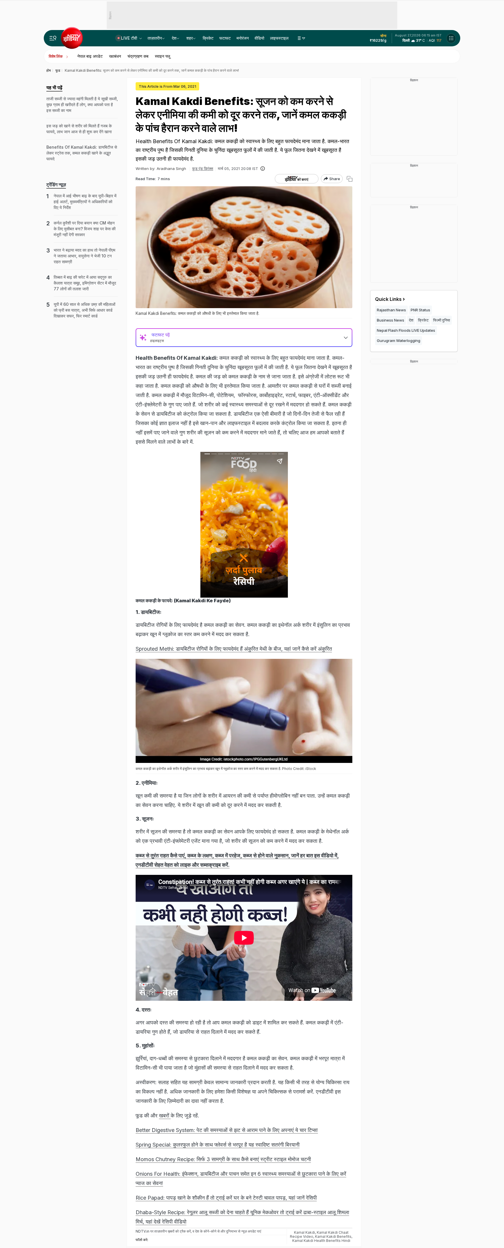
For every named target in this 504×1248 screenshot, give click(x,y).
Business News (390, 320)
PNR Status (420, 310)
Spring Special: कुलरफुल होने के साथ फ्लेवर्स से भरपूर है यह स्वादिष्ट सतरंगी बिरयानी (218, 1145)
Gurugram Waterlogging (398, 340)
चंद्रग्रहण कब (137, 56)
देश (174, 38)
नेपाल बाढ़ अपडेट (90, 56)
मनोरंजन (243, 38)
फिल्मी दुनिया (441, 320)
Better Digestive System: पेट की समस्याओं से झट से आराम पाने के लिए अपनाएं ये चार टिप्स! (227, 1130)
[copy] (349, 179)
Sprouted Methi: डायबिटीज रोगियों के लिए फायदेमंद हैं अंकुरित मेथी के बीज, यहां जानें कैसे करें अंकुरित (234, 649)
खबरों (165, 1115)
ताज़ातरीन (155, 38)
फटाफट (225, 38)
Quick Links (388, 299)
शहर (189, 38)
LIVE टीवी (129, 38)
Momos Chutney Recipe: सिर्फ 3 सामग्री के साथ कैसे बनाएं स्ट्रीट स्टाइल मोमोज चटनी (223, 1159)
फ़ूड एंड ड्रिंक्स (202, 168)
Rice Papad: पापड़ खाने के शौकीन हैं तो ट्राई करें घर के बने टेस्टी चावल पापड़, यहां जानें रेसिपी (226, 1198)
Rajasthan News (391, 310)
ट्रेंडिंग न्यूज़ (56, 184)
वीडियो (259, 38)
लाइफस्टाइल (279, 38)
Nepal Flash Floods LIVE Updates (406, 330)
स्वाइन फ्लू (162, 56)
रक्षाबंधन (115, 56)
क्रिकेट (208, 38)
